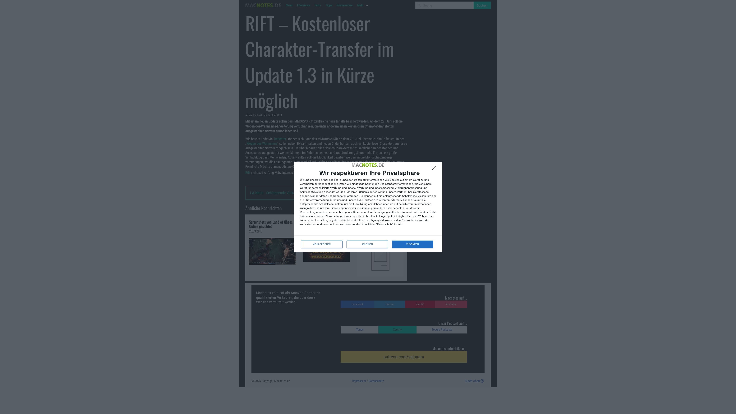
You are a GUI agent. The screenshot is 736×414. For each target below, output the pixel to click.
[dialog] (368, 207)
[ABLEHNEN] (435, 169)
